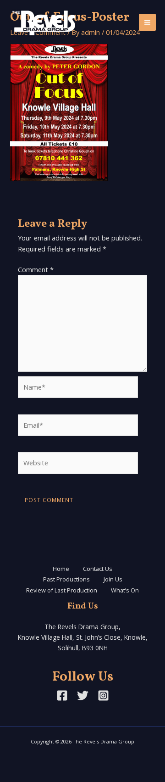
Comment (36, 269)
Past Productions (66, 579)
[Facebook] (62, 695)
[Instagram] (103, 695)
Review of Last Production (61, 590)
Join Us (113, 579)
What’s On (125, 590)
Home (61, 568)
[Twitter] (82, 695)
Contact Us (97, 568)
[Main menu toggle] (147, 22)
